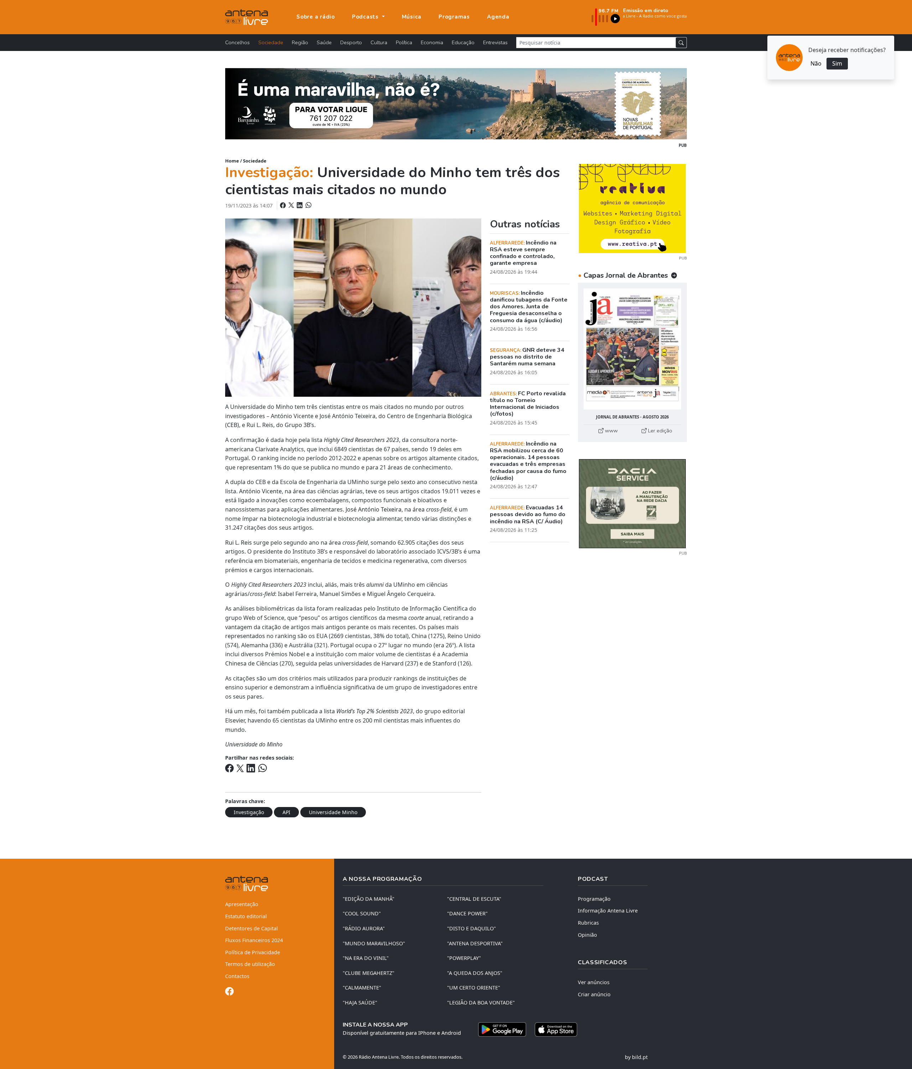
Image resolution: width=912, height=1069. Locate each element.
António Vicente (260, 491)
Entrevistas (495, 42)
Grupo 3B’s (299, 425)
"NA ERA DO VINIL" (366, 958)
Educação (463, 42)
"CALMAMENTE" (362, 987)
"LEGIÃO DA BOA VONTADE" (481, 1002)
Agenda (498, 16)
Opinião (587, 934)
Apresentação (241, 904)
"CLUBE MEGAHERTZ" (368, 973)
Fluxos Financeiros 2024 (254, 940)
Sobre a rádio (315, 16)
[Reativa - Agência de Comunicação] (632, 208)
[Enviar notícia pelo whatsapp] (308, 205)
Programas (454, 16)
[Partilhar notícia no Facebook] (283, 205)
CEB (232, 425)
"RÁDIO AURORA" (364, 928)
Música (412, 16)
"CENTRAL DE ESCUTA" (474, 898)
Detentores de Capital (251, 928)
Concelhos (237, 42)
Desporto (351, 42)
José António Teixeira (373, 509)
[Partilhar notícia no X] (292, 205)
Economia (432, 42)
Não (816, 63)
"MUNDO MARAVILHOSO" (374, 943)
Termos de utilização (250, 964)
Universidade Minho (333, 812)
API (286, 812)
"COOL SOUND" (362, 913)
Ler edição (659, 430)
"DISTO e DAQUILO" (471, 928)
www (610, 430)
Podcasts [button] (366, 16)
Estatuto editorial (246, 916)
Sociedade (270, 42)
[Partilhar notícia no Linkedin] (300, 205)
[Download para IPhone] (556, 1029)
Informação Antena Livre (608, 910)
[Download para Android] (502, 1029)
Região (300, 42)
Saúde (324, 42)
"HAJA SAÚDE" (360, 1002)
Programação (594, 898)
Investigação (249, 812)
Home (232, 161)
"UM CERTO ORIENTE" (473, 987)
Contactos (237, 976)
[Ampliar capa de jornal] (632, 349)
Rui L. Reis (238, 542)
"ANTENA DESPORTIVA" (475, 943)
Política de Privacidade (252, 952)
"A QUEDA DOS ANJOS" (474, 973)
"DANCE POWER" (467, 913)
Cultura (378, 42)
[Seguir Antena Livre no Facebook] (229, 992)
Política (404, 42)
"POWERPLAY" (464, 958)
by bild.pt (636, 1057)
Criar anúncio (594, 994)
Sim (837, 63)
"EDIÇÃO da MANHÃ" (368, 898)
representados (245, 636)
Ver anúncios (594, 982)
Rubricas (588, 922)
